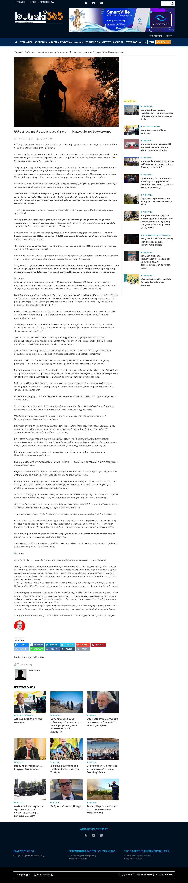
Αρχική (18, 52)
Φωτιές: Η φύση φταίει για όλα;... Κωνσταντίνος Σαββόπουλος (102, 809)
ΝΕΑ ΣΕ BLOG (163, 42)
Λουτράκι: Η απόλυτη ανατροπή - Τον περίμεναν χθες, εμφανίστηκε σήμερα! (157, 241)
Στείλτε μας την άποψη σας (82, 855)
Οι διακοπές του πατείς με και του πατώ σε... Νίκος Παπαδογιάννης (102, 769)
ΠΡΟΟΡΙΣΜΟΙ (156, 36)
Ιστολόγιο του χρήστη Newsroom (29, 657)
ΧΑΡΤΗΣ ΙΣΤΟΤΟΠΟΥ (43, 875)
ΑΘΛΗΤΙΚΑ (118, 42)
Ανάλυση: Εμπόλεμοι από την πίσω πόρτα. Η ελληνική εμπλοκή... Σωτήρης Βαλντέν (29, 811)
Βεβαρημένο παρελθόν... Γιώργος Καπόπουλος (28, 767)
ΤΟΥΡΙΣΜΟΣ (131, 42)
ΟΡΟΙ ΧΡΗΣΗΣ (23, 875)
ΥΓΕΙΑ (151, 42)
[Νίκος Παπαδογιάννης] (19, 625)
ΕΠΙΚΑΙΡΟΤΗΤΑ (92, 42)
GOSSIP (142, 42)
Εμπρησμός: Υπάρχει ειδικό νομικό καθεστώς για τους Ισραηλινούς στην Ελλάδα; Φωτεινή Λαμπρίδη (66, 725)
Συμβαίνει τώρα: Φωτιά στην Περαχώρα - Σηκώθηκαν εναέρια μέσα (157, 201)
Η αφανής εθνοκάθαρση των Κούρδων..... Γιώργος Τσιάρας (65, 769)
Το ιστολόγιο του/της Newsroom (51, 52)
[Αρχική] (38, 17)
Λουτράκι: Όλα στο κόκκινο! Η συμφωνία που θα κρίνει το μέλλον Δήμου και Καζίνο (156, 147)
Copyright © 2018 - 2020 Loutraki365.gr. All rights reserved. (145, 874)
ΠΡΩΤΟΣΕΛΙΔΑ (47, 2)
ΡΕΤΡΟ (169, 36)
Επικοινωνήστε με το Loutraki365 (139, 855)
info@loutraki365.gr (78, 858)
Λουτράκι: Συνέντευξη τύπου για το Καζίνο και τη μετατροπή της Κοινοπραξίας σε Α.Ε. (157, 164)
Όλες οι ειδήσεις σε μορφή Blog (29, 855)
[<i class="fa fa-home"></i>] (16, 42)
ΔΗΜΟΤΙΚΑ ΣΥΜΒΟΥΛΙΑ (60, 42)
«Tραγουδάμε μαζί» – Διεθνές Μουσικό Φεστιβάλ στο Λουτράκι (156, 282)
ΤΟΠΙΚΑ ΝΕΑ (26, 42)
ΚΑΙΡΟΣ (32, 2)
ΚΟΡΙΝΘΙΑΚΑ (41, 42)
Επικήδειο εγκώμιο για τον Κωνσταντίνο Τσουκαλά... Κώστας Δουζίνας (102, 722)
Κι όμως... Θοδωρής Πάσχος (66, 806)
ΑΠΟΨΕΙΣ (106, 42)
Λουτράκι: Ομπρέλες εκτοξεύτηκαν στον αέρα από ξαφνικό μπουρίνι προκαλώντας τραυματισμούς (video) (156, 261)
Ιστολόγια (29, 52)
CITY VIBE (78, 42)
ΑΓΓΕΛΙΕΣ (20, 2)
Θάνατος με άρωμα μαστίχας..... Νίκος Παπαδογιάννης (62, 131)
